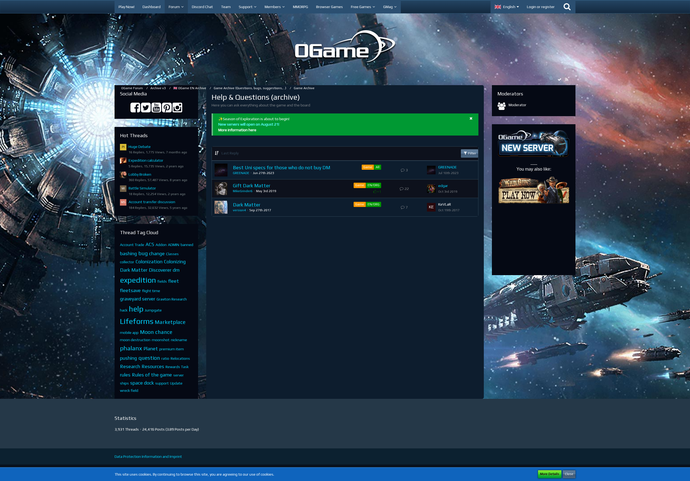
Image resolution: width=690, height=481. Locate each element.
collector (127, 262)
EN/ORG (374, 185)
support (162, 383)
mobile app (129, 332)
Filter (471, 153)
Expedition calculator (146, 160)
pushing (128, 358)
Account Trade (132, 245)
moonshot (161, 340)
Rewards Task (177, 367)
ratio (165, 358)
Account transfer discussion (152, 202)
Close (569, 474)
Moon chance (156, 332)
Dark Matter (133, 270)
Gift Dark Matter (251, 185)
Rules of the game (152, 375)
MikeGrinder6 (243, 191)
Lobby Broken (140, 174)
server (178, 375)
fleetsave (130, 290)
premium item (171, 349)
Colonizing (175, 261)
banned (187, 245)
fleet (173, 281)
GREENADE (241, 173)
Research (130, 366)
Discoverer (160, 270)
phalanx (131, 348)
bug (143, 253)
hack (123, 310)
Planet (150, 348)
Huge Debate (140, 146)
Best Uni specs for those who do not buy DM (281, 167)
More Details (549, 474)
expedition (138, 280)
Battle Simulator (142, 188)
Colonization (149, 261)
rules (125, 375)
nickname (179, 340)
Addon (161, 245)
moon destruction (135, 340)
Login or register (541, 7)
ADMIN (173, 245)
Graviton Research (172, 299)
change (157, 253)
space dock (142, 383)
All (378, 167)
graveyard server (137, 299)
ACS (150, 244)
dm (176, 270)
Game (367, 167)
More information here (237, 130)
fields (162, 281)
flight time (151, 291)
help (136, 308)
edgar (443, 186)
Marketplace (170, 322)
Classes (172, 254)
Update (176, 383)
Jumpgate (153, 310)
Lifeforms (136, 321)
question (149, 358)
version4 (239, 210)
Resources (153, 366)
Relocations (180, 358)
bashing (128, 253)
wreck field (129, 390)
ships (124, 383)
